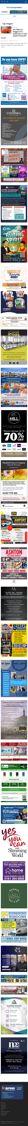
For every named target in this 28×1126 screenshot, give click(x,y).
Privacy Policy (4, 1113)
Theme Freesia (21, 1121)
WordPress (3, 1123)
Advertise (3, 1108)
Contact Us (3, 1103)
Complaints (3, 1105)
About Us (3, 1102)
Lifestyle (15, 27)
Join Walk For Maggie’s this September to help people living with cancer (14, 33)
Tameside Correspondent (6, 1121)
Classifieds (3, 1114)
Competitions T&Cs (5, 1111)
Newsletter (3, 1107)
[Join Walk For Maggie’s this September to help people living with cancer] (6, 29)
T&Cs (2, 1110)
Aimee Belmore (5, 40)
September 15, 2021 (14, 40)
